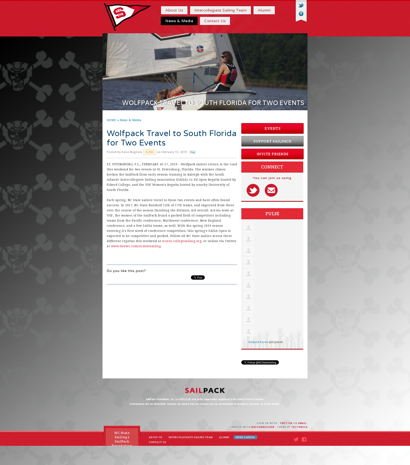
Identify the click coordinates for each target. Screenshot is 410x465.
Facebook (301, 13)
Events (272, 128)
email (302, 423)
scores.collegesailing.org (182, 241)
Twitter (301, 5)
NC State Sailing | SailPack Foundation (122, 439)
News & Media (130, 120)
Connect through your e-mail (271, 190)
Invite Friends (272, 153)
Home (111, 120)
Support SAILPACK (272, 141)
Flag (192, 152)
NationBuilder (262, 427)
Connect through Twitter (253, 190)
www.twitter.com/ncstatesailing (136, 246)
